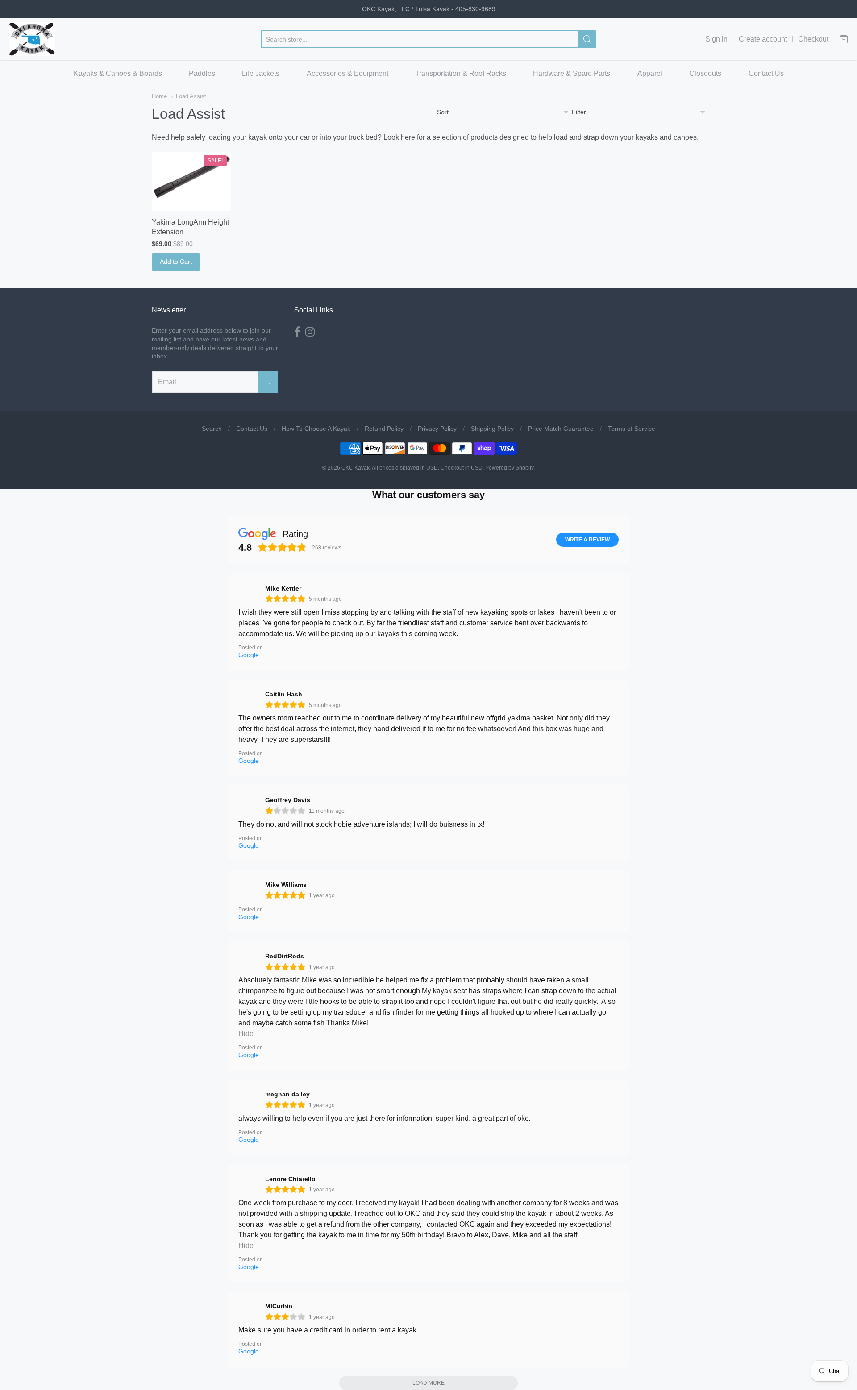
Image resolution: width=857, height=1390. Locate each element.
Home (159, 96)
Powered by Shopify (509, 468)
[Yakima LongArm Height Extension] (191, 182)
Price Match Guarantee (561, 428)
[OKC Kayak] (32, 39)
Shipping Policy (492, 428)
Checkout (813, 39)
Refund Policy (384, 428)
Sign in (716, 39)
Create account (763, 39)
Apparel (649, 73)
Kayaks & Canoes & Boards (118, 73)
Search (212, 428)
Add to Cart (176, 261)
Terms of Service (631, 428)
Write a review (587, 540)
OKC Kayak (355, 468)
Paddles (202, 73)
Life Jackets (260, 73)
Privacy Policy (437, 428)
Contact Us (766, 73)
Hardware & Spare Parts (571, 73)
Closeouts (705, 73)
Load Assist (191, 96)
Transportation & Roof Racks (460, 73)
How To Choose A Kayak (316, 428)
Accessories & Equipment (347, 73)
